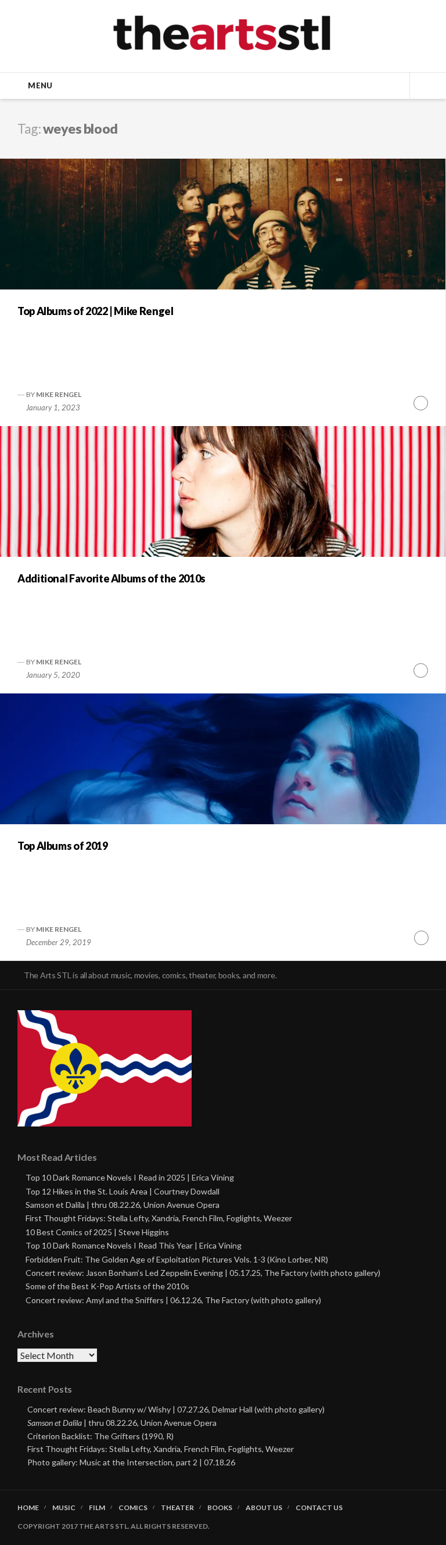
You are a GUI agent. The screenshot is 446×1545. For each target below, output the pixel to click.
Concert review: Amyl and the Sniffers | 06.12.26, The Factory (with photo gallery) (173, 1300)
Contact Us (319, 1508)
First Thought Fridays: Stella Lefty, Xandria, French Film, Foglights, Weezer (159, 1218)
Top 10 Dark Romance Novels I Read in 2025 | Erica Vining (130, 1177)
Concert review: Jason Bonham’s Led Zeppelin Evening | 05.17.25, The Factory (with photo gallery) (203, 1273)
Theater (177, 1508)
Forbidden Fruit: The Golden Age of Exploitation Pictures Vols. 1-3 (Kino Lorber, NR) (177, 1259)
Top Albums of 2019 (62, 845)
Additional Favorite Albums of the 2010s (111, 578)
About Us (264, 1508)
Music (63, 1508)
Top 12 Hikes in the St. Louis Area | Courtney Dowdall (123, 1191)
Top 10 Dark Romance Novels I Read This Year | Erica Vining (134, 1245)
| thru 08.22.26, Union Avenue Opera (122, 1423)
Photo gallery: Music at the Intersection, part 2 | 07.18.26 (131, 1462)
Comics (133, 1508)
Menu (40, 85)
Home (28, 1508)
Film (97, 1508)
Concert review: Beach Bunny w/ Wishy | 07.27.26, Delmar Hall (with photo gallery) (176, 1409)
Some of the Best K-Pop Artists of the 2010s (107, 1286)
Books (219, 1508)
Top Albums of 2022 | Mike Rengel (95, 311)
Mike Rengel (58, 394)
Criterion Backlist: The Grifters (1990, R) (100, 1436)
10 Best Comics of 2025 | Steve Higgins (97, 1232)
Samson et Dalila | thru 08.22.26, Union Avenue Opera (123, 1205)
